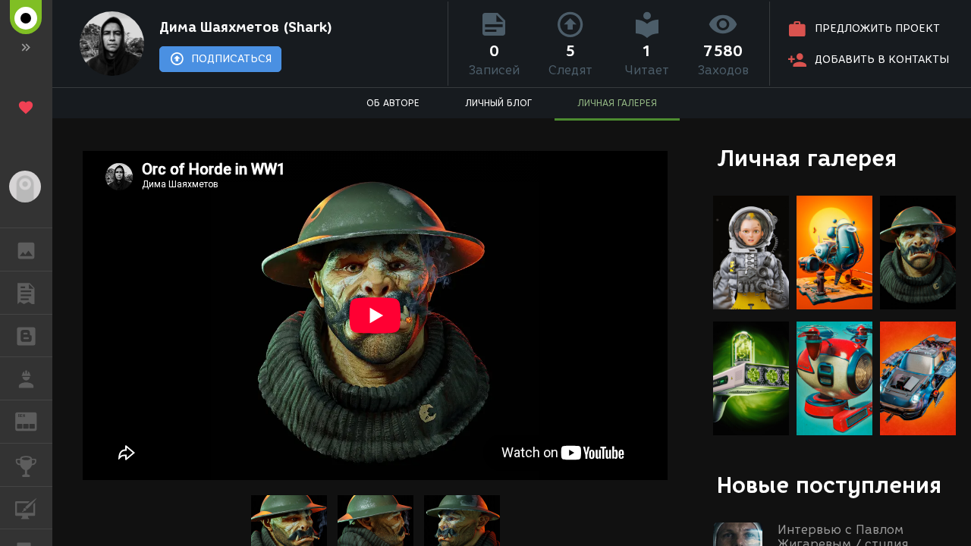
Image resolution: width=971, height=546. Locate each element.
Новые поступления (829, 485)
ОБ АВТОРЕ (393, 102)
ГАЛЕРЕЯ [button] (26, 249)
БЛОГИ (26, 336)
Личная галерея (807, 158)
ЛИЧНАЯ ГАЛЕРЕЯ (617, 102)
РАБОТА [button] (26, 378)
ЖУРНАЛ (35, 420)
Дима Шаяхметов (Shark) (245, 27)
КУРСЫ (26, 508)
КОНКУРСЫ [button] (26, 465)
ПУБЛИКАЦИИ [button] (26, 292)
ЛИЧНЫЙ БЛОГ (498, 102)
